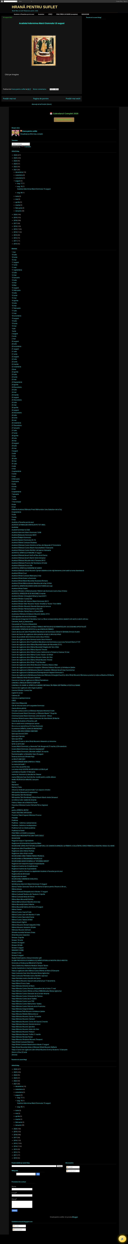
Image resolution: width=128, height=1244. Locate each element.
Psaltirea (15, 820)
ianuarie (18, 211)
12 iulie (14, 272)
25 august (15, 397)
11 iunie (14, 265)
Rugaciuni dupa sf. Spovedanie (22, 841)
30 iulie (14, 458)
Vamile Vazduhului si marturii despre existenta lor (29, 968)
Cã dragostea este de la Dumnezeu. (24, 616)
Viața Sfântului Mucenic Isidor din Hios (25, 1029)
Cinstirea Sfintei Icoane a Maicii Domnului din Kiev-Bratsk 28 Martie (35, 718)
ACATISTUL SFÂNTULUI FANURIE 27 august (27, 553)
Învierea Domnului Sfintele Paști (23, 757)
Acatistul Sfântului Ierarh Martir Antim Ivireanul (28, 558)
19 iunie (14, 323)
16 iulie (14, 303)
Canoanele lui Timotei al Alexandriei (24, 624)
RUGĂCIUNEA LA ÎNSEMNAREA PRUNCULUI (27, 859)
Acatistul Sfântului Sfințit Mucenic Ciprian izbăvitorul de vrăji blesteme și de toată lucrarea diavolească (48, 571)
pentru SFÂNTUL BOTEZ (20, 810)
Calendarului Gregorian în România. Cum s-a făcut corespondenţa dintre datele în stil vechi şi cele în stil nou (50, 619)
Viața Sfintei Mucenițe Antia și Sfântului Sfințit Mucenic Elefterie (34, 1047)
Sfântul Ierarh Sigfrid (19, 922)
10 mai (14, 260)
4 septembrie (16, 471)
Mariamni (15, 785)
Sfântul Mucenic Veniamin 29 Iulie (24, 927)
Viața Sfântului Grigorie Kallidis (23, 1009)
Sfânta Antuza (17, 889)
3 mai (14, 456)
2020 (15, 214)
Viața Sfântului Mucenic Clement (23, 1019)
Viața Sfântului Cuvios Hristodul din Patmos (27, 996)
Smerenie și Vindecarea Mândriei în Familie (27, 963)
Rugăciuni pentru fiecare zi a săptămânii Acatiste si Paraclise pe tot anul (37, 871)
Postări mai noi (9, 98)
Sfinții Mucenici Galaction (21, 935)
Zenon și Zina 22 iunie (19, 1052)
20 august (15, 341)
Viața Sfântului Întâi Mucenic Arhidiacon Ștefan (28, 1011)
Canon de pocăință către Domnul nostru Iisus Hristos (30, 637)
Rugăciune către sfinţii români (22, 853)
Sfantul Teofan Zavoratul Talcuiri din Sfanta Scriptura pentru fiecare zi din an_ (39, 887)
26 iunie (14, 418)
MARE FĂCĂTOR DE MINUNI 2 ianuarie (25, 780)
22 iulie (14, 359)
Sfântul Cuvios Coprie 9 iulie (21, 912)
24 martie (15, 395)
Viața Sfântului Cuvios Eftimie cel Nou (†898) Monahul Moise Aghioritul (37, 991)
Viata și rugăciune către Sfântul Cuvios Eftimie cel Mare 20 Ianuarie (35, 971)
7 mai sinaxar (16, 502)
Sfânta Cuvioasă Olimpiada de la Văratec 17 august (30, 892)
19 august (15, 318)
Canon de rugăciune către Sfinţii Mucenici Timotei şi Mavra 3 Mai (35, 665)
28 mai (14, 441)
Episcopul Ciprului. (18, 736)
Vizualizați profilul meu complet (31, 134)
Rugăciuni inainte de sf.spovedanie (24, 869)
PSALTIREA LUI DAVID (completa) (67, 14)
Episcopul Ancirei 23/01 (20, 734)
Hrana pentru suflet (29, 131)
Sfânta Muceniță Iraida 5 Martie (23, 904)
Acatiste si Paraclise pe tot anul (24, 14)
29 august (15, 443)
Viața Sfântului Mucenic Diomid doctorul (26, 1024)
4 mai (14, 469)
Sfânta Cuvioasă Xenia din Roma (23, 897)
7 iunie (14, 499)
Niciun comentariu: (40, 89)
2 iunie (14, 336)
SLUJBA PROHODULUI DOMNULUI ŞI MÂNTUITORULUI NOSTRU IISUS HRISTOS (39, 960)
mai (16, 199)
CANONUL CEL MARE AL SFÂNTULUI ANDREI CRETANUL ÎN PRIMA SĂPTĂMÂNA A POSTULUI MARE (46, 685)
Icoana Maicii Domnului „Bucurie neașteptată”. (28, 749)
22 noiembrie (16, 367)
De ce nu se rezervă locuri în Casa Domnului (27, 726)
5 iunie (14, 474)
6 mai (14, 489)
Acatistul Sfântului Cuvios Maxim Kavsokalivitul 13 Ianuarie (32, 548)
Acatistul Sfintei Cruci (19, 573)
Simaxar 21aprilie (18, 937)
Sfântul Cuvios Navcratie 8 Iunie (23, 917)
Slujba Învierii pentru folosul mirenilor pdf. (27, 958)
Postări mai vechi (73, 98)
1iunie (14, 331)
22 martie (15, 364)
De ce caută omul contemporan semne (25, 723)
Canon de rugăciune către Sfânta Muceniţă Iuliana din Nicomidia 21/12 (37, 644)
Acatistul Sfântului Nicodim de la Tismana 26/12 (28, 560)
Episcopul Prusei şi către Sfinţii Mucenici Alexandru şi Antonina (34, 741)
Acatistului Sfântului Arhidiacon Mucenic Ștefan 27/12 (31, 614)
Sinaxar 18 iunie (17, 940)
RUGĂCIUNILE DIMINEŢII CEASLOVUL (25, 879)
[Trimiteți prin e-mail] (51, 89)
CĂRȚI (50, 14)
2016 (15, 226)
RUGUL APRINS (17, 881)
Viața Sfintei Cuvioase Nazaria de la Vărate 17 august (30, 1044)
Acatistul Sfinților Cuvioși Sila (22, 599)
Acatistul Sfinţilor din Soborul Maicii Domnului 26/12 (30, 601)
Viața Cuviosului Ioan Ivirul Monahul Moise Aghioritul (30, 973)
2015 (15, 229)
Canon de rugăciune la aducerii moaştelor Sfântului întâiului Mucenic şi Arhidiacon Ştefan (43, 667)
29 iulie (14, 446)
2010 (15, 244)
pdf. (13, 808)
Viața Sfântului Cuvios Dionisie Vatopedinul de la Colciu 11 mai (34, 988)
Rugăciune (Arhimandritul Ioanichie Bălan (26, 843)
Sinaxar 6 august (18, 955)
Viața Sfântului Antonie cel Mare (23, 986)
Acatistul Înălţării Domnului (21, 537)
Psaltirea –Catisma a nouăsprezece (24, 825)
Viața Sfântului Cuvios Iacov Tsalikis (24, 999)
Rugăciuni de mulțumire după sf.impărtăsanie (28, 864)
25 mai (14, 405)
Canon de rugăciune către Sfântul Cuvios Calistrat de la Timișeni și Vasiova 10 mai (40, 652)
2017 (15, 223)
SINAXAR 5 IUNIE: (18, 950)
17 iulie (14, 311)
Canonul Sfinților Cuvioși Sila (22, 690)
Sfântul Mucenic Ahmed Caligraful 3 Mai (26, 925)
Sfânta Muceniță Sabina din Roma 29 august (27, 907)
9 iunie (14, 517)
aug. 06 (20, 193)
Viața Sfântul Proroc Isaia (21, 983)
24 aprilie (15, 385)
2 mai (14, 339)
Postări (70, 1167)
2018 (15, 220)
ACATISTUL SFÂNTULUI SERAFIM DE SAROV (27, 568)
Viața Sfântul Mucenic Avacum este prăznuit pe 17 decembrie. (33, 981)
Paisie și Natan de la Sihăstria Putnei (24, 802)
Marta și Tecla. (17, 787)
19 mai (14, 326)
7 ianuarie (15, 494)
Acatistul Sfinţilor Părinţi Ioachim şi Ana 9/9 (27, 609)
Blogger (75, 1217)
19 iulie (14, 321)
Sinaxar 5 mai (16, 953)
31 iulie (14, 464)
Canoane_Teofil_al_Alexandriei (22, 622)
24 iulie (14, 390)
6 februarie (16, 479)
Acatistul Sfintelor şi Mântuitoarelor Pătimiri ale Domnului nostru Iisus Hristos (39, 591)
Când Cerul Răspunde (19, 703)
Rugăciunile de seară (19, 876)
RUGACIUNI (85, 14)
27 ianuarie (16, 428)
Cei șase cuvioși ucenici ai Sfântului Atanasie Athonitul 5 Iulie (33, 711)
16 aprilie (15, 301)
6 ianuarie (15, 481)
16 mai (14, 306)
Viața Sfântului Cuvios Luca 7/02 (23, 1001)
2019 (15, 217)
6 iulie (14, 484)
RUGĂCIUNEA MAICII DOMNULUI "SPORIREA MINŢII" (30, 861)
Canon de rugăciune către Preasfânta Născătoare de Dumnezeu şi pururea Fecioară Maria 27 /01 (46, 642)
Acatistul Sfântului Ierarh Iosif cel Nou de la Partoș (29, 555)
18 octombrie (16, 316)
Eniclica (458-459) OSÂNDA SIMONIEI (25, 731)
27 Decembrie (17, 425)
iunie (17, 196)
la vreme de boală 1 (18, 764)
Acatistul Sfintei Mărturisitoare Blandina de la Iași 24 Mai (32, 583)
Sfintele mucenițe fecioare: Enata (23, 932)
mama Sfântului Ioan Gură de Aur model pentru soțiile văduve (34, 777)
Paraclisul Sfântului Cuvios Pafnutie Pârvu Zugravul (30, 805)
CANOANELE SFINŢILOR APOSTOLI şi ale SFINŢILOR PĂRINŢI (33, 629)
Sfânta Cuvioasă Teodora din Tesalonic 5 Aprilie (28, 894)
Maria (14, 782)
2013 (15, 235)
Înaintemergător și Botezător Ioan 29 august (27, 754)
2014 (15, 232)
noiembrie (19, 175)
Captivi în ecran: (17, 693)
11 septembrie (17, 270)
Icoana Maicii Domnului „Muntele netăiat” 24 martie (30, 751)
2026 (15, 155)
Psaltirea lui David (18, 830)
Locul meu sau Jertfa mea (21, 767)
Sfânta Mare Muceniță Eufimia (22, 899)
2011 (15, 241)
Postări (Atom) (46, 104)
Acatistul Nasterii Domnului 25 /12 (24, 540)
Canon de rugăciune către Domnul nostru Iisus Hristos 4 (32, 639)
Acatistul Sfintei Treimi (19, 588)
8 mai (14, 507)
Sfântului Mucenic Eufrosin (21, 930)
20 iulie (14, 344)
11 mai (14, 267)
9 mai (14, 520)
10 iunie (14, 257)
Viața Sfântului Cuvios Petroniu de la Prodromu (28, 1006)
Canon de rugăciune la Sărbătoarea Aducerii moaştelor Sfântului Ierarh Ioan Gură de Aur (43, 670)
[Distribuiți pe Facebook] (56, 89)
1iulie (13, 329)
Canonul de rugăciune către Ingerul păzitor (27, 688)
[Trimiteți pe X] (54, 89)
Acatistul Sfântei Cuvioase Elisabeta (24, 542)
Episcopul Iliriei (17, 739)
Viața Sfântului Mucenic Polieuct (23, 1032)
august (18, 181)
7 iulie (14, 497)
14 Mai (14, 285)
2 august (15, 334)
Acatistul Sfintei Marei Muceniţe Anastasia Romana (30, 581)
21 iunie (14, 354)
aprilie (17, 202)
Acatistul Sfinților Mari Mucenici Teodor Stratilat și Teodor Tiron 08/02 (36, 604)
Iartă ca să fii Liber (18, 744)
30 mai (14, 461)
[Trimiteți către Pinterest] (58, 89)
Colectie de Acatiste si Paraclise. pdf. (24, 721)
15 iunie (14, 295)
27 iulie (14, 430)
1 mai (14, 252)
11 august (15, 262)
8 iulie (14, 504)
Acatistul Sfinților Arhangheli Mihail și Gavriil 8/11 (29, 596)
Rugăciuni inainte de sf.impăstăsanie (25, 866)
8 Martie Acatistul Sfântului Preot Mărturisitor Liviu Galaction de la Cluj (37, 509)
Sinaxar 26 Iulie (17, 945)
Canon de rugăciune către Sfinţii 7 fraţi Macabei (28, 662)
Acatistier (41, 14)
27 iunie (14, 433)
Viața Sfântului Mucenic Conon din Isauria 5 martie (30, 1022)
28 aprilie (15, 436)
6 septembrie (16, 492)
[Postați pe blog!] (52, 89)
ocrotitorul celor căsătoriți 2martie (24, 800)
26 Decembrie (17, 413)
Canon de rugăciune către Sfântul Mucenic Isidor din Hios (32, 657)
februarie (18, 208)
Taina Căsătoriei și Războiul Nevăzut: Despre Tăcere (30, 966)
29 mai (14, 448)
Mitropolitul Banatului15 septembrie (24, 792)
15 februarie (16, 290)
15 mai (14, 298)
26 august (15, 410)
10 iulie (14, 255)
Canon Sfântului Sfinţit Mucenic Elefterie (26, 678)
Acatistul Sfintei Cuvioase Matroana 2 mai (26, 576)
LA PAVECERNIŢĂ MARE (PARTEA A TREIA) (26, 762)
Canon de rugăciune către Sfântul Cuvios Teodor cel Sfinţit (32, 655)
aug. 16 (20, 186)
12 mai (14, 275)
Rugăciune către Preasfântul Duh (23, 848)
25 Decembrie (17, 400)
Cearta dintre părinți (19, 708)
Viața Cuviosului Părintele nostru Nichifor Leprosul (30, 976)
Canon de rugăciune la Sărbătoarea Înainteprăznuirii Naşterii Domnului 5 (38, 672)
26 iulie (14, 415)
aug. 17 (20, 183)
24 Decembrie (17, 387)
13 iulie (14, 280)
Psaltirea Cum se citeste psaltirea (23, 828)
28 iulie (14, 438)
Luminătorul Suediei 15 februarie (23, 772)
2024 (15, 161)
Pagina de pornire (41, 98)
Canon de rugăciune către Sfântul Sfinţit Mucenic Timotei (32, 660)
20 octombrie (16, 346)
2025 (15, 158)
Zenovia (14, 1055)
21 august (15, 349)
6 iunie (14, 486)
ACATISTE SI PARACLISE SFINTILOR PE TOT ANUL (28, 525)
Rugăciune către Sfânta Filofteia (23, 851)
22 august (15, 357)
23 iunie (14, 377)
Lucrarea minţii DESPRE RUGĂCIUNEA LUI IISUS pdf (30, 769)
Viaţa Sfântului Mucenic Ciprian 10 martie (26, 1016)
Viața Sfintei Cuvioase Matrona (22, 1042)
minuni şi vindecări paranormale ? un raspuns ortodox (31, 790)
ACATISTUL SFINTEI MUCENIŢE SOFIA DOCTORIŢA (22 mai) (32, 586)
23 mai (14, 379)
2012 (15, 238)
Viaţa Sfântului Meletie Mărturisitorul (25, 1014)
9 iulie (14, 514)
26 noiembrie (16, 423)
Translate (27, 147)
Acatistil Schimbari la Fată (21, 530)
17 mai (14, 313)
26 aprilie (15, 407)
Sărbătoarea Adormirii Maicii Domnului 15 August (29, 884)
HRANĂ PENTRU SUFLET (34, 7)
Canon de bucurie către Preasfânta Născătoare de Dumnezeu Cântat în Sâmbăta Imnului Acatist (46, 632)
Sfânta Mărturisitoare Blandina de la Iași (26, 902)
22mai (14, 369)
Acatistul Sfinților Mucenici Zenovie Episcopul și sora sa (31, 606)
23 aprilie (15, 372)
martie (17, 205)
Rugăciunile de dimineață (21, 874)
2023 (15, 164)
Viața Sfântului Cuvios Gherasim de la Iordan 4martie (30, 994)
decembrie (19, 172)
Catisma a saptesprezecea (21, 698)
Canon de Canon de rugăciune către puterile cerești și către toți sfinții (36, 634)
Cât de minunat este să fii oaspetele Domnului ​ (28, 706)
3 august (15, 451)
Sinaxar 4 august (18, 948)
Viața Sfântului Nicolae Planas (22, 1037)
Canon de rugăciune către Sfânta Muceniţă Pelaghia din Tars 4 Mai (35, 647)
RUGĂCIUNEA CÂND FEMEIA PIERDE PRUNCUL (28, 856)
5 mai (14, 476)
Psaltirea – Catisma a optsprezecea (24, 823)
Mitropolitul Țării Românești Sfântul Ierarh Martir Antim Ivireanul (35, 797)
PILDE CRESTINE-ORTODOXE (22, 813)
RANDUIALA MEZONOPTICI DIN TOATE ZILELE (28, 836)
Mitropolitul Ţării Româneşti (21, 795)
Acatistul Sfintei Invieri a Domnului (24, 578)
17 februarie (16, 308)
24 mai (14, 392)
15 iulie (14, 293)
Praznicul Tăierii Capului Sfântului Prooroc (27, 815)
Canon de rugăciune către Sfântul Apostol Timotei (29, 650)
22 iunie (14, 362)
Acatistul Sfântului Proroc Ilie (22, 565)
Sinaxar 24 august (18, 943)
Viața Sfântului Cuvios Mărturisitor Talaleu (27, 1004)
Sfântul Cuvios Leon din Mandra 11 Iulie (26, 915)
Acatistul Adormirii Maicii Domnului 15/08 (26, 532)
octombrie (19, 178)
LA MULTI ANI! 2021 (18, 759)
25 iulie (14, 402)
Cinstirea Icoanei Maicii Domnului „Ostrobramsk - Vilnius (32, 716)
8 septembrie (16, 512)
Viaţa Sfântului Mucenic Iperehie (23, 1027)
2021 (15, 170)
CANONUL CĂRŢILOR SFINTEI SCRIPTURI (26, 683)
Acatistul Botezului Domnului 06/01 (24, 535)
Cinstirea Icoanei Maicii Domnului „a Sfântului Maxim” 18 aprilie (34, 713)
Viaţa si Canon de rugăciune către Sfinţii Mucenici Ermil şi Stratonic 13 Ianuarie (39, 1050)
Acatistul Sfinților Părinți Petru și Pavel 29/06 (27, 611)
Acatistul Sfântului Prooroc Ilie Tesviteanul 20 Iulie (29, 563)
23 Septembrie (17, 382)
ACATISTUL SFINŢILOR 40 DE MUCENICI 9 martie (28, 593)
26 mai (14, 420)
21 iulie (14, 351)
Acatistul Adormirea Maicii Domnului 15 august (41, 23)
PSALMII (15, 818)
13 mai (14, 283)
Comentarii (72, 1171)
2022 (15, 167)
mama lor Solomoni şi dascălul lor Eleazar (26, 774)
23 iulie (14, 374)
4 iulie (14, 466)
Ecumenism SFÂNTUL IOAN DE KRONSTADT (27, 729)
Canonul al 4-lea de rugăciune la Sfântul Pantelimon (30, 680)
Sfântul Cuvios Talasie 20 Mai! (22, 920)
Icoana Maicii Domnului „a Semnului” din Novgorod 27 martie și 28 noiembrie (39, 746)
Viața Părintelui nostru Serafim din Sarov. (26, 978)
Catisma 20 (15, 695)
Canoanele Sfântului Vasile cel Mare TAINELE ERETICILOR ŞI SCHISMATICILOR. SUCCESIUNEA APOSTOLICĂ (49, 627)
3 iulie (14, 453)
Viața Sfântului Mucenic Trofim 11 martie (26, 1034)
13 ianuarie (16, 278)
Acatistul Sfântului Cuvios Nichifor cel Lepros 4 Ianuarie (31, 550)
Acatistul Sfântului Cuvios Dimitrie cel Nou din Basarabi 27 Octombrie (36, 545)
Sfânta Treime (17, 909)
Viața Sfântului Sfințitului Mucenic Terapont (27, 1039)
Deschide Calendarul (64, 119)
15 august (15, 288)
